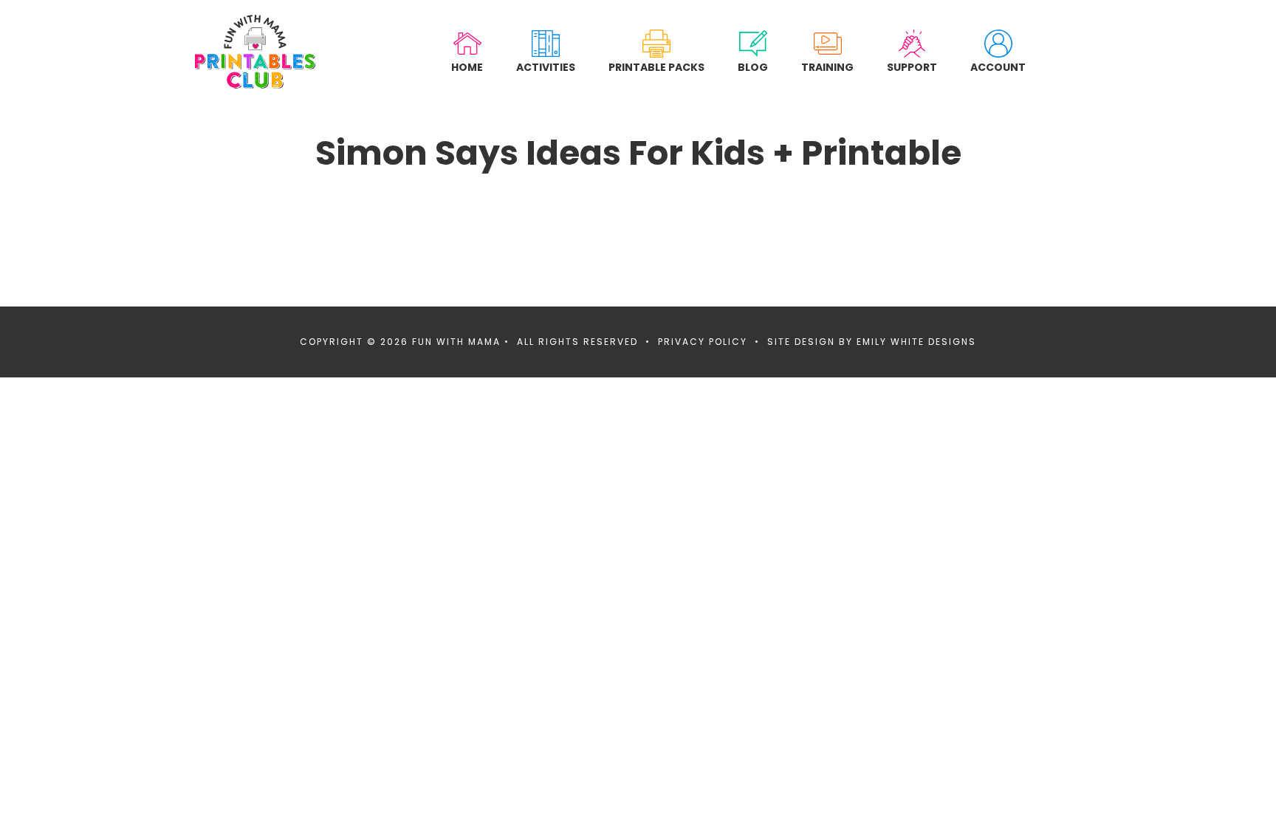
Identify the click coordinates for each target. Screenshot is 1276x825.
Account (998, 67)
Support (912, 67)
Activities (545, 67)
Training (827, 67)
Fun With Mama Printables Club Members (255, 52)
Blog (753, 67)
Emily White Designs (916, 341)
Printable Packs (656, 67)
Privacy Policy (702, 341)
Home (467, 67)
